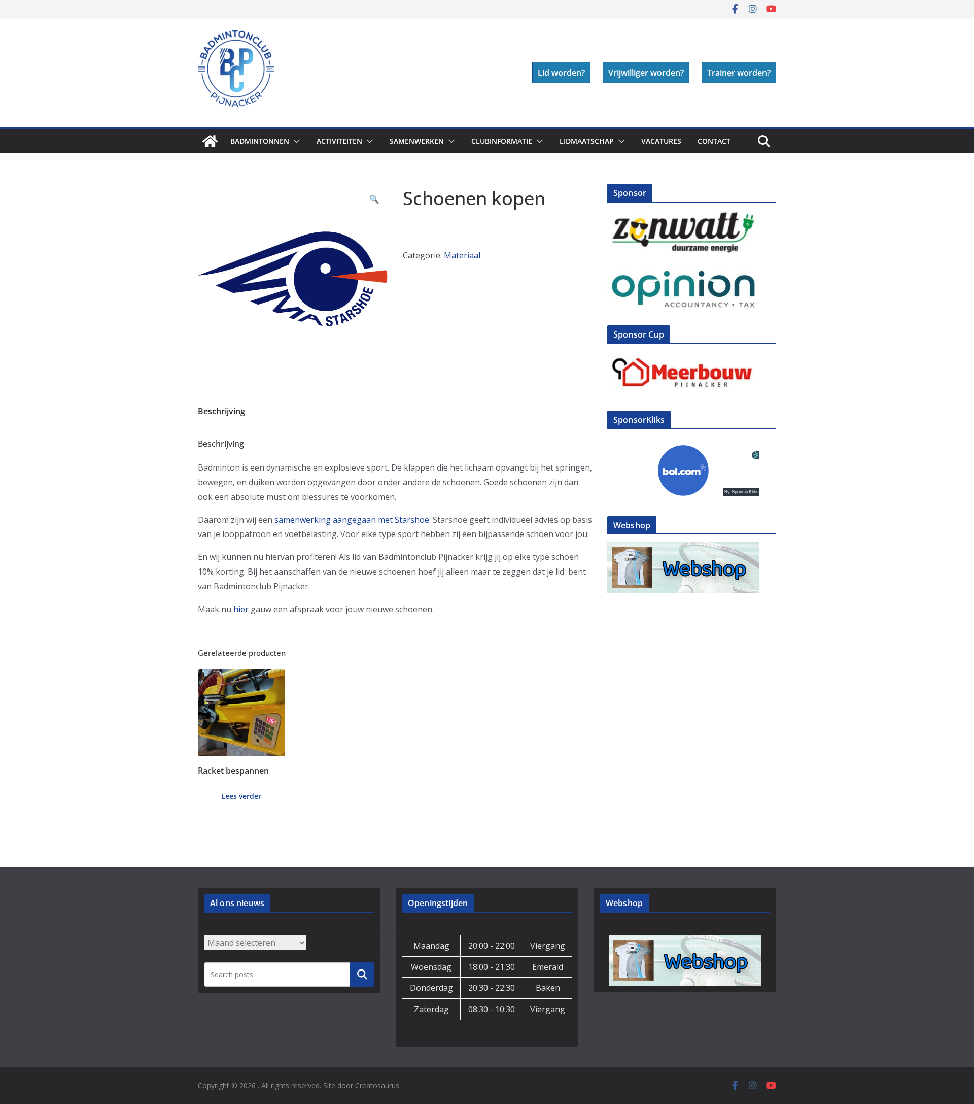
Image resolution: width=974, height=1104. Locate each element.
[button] (294, 141)
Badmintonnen (259, 141)
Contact (714, 141)
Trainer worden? (739, 72)
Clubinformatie (501, 141)
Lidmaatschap (587, 141)
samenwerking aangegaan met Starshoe (351, 519)
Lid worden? (561, 72)
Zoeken (362, 974)
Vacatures (661, 141)
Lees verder (241, 796)
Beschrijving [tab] (221, 411)
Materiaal (462, 255)
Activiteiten (339, 141)
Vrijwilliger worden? (646, 72)
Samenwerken (417, 141)
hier (241, 609)
